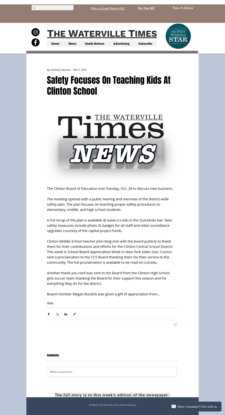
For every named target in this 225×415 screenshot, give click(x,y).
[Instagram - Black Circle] (35, 32)
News (50, 303)
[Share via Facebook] (48, 314)
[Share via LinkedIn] (66, 314)
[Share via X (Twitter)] (57, 314)
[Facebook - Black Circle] (35, 42)
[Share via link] (74, 314)
